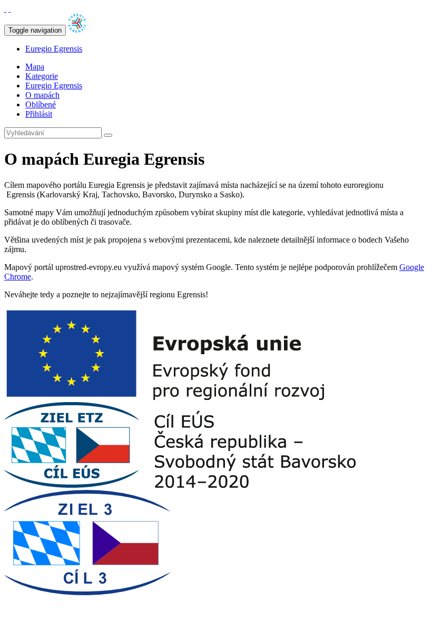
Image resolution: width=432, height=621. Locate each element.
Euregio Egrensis (53, 48)
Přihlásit (38, 113)
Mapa (34, 66)
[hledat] (108, 135)
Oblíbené (40, 104)
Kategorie (41, 76)
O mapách (42, 95)
